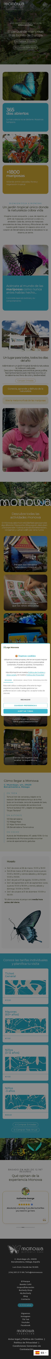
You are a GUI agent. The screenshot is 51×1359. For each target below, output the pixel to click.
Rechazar (25, 700)
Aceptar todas (25, 711)
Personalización (40, 680)
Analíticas (27, 680)
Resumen (8, 680)
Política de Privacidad (35, 675)
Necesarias (18, 680)
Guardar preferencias (25, 705)
